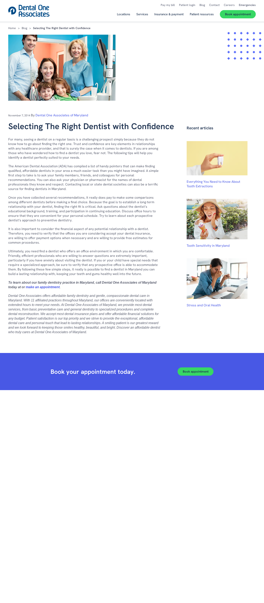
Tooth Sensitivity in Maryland (208, 245)
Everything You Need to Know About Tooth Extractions (213, 183)
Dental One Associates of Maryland (61, 115)
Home (12, 28)
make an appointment (43, 287)
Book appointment (196, 371)
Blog (24, 28)
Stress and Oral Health (204, 305)
